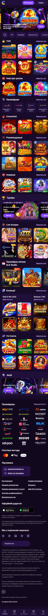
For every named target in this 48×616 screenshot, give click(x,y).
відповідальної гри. (30, 570)
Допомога (32, 485)
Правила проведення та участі (13, 489)
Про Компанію (7, 481)
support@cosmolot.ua (16, 469)
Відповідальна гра (9, 497)
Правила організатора (10, 485)
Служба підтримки (35, 481)
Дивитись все (8, 299)
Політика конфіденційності (12, 493)
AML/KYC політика (35, 489)
